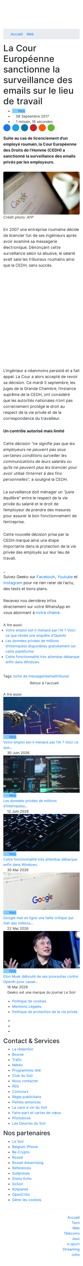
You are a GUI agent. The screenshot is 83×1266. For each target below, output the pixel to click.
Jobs (75, 1254)
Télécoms (72, 1233)
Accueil (17, 34)
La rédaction (22, 1049)
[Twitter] (15, 127)
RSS (15, 1086)
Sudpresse (21, 1173)
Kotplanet (20, 1189)
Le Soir (18, 1141)
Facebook (46, 576)
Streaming (71, 1249)
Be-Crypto (21, 1152)
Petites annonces (26, 1102)
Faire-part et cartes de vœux (36, 1112)
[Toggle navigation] (8, 5)
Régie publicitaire (26, 1097)
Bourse (18, 1054)
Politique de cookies (29, 1001)
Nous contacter (25, 1081)
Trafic (17, 1059)
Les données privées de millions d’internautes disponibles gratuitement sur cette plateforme (41, 646)
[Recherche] (78, 18)
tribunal (62, 676)
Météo (17, 1065)
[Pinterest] (33, 127)
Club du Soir (22, 1075)
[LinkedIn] (24, 127)
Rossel (17, 1157)
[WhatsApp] (51, 127)
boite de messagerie (30, 676)
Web (30, 34)
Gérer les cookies (26, 1200)
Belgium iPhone (25, 1146)
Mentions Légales (26, 1006)
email (51, 676)
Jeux (76, 1238)
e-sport (73, 1244)
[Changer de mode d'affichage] (77, 13)
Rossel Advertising (27, 1162)
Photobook (21, 1118)
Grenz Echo (22, 1178)
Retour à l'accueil (44, 683)
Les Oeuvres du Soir (29, 1123)
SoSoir (17, 1184)
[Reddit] (42, 127)
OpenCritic (21, 1194)
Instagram (12, 582)
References (21, 1168)
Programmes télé (26, 1070)
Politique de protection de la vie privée (44, 1011)
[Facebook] (6, 127)
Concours (20, 1091)
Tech (76, 1222)
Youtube (65, 576)
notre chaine (48, 612)
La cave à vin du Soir (29, 1107)
